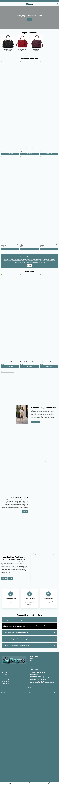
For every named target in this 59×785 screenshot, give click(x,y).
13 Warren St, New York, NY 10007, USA (47, 682)
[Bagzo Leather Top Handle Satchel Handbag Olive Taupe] (49, 199)
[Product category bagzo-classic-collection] (8, 43)
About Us (32, 662)
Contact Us (32, 665)
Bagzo (37, 674)
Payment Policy (4, 683)
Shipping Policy (4, 679)
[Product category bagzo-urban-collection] (36, 43)
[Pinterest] (30, 687)
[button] (10, 154)
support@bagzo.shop (42, 681)
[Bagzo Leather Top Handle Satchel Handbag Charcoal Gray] (10, 199)
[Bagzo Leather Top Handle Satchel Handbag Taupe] (29, 199)
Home (31, 658)
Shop (31, 660)
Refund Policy (4, 676)
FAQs (31, 667)
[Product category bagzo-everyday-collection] (22, 43)
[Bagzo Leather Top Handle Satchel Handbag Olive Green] (29, 104)
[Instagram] (28, 687)
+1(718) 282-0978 (41, 679)
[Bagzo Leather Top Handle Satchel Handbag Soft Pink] (10, 104)
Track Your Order (34, 669)
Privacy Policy (4, 674)
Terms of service (5, 681)
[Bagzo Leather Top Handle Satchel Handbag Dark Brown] (49, 104)
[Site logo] (29, 4)
